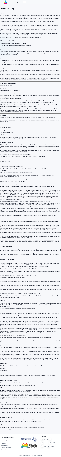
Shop (53, 2)
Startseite (29, 2)
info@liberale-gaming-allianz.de (12, 440)
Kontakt (48, 2)
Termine (42, 2)
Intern (57, 2)
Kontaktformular (5, 445)
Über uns (36, 2)
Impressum (3, 443)
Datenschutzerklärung (6, 447)
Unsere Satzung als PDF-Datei (7, 429)
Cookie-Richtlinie (5, 449)
